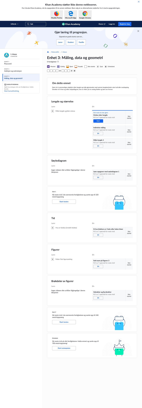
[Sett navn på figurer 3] (66, 71)
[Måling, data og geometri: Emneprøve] (74, 71)
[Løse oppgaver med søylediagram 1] (57, 71)
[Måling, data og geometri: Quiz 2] (71, 71)
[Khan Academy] (71, 24)
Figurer (55, 250)
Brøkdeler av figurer (62, 281)
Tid (53, 218)
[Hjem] (48, 52)
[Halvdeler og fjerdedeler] (68, 71)
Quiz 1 (54, 191)
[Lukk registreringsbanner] (138, 31)
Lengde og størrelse (62, 101)
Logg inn (112, 24)
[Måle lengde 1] (54, 71)
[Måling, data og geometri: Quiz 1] (60, 71)
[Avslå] (138, 1)
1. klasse (64, 52)
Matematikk (55, 52)
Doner (101, 24)
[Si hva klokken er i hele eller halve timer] (63, 71)
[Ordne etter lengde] (48, 71)
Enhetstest (55, 338)
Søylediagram (58, 161)
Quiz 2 (54, 312)
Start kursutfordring (11, 91)
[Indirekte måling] (51, 71)
